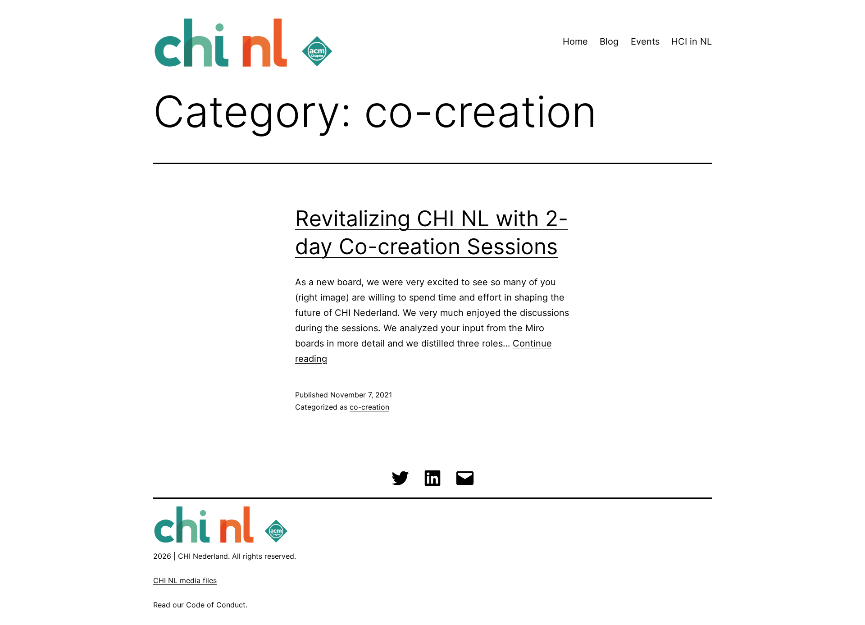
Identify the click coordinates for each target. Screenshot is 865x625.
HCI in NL (691, 41)
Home (575, 41)
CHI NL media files (185, 580)
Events (645, 41)
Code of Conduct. (216, 604)
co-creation (369, 406)
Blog (609, 41)
